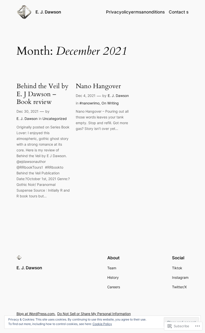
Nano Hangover (98, 86)
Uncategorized (54, 118)
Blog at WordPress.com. (36, 314)
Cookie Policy (102, 324)
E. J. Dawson (48, 11)
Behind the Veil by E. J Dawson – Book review (42, 94)
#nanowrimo (90, 103)
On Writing (110, 103)
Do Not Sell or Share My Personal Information (94, 314)
